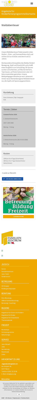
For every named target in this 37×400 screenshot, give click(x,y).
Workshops (5, 330)
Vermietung (5, 349)
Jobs (3, 347)
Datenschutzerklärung (18, 391)
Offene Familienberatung (9, 300)
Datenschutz (25, 398)
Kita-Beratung (6, 298)
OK (19, 394)
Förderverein (5, 276)
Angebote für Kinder (8, 315)
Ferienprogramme (7, 332)
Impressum (16, 398)
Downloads (5, 352)
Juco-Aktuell (5, 344)
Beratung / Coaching (8, 303)
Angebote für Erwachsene (10, 318)
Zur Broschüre (18, 216)
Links (3, 354)
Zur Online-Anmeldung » (14, 179)
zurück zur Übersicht (9, 173)
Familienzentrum (7, 271)
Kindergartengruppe (8, 288)
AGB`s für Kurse (6, 398)
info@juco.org (11, 374)
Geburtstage (5, 335)
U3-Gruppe (5, 286)
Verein (3, 269)
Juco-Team (5, 274)
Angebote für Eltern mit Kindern (12, 312)
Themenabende (6, 320)
